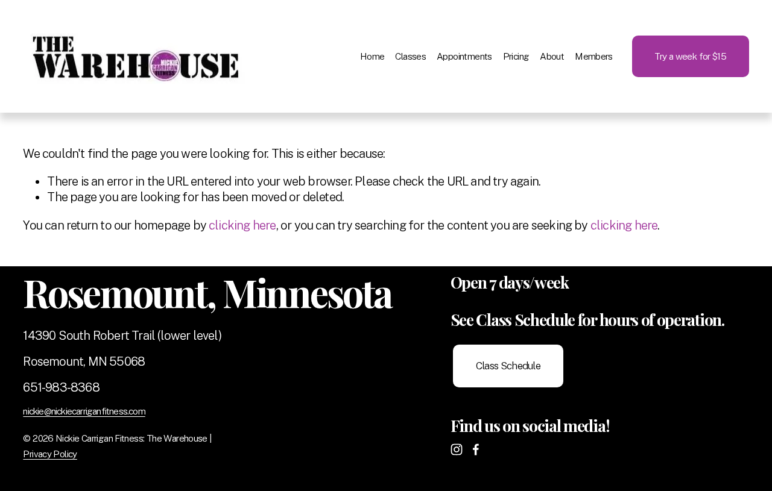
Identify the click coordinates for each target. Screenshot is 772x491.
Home (372, 56)
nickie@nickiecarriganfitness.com (84, 410)
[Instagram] (457, 449)
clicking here (242, 225)
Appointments (464, 56)
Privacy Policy (50, 453)
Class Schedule (508, 366)
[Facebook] (476, 449)
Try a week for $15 (690, 56)
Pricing (516, 56)
